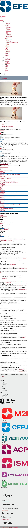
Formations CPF (6, 62)
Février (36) (6, 156)
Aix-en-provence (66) (3, 142)
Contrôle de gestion (8, 34)
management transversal (12, 264)
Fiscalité (7, 33)
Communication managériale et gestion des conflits (12, 42)
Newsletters (6, 68)
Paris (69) (19, 144)
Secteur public (6, 49)
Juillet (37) (22, 156)
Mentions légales (4, 526)
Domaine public (8, 29)
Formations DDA (7, 54)
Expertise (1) (13, 137)
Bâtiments (7, 30)
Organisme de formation (4, 78)
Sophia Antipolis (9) (16, 161)
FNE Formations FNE (7, 63)
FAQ (5, 71)
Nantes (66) (5, 144)
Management (6, 38)
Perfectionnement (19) (8, 137)
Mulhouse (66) (24, 143)
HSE (6, 48)
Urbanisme (7, 28)
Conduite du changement (17, 239)
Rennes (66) (2, 161)
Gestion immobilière (8, 31)
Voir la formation (2, 228)
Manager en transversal (19, 285)
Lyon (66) (8, 143)
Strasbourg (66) (21, 161)
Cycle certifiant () (3, 153)
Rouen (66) (6, 161)
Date (0, 74)
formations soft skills (13, 290)
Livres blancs (6, 66)
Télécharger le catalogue (3, 16)
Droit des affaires (8, 23)
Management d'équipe (2, 239)
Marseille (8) (12, 143)
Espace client (1, 20)
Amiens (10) (8, 142)
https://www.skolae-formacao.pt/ (5, 519)
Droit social (7, 44)
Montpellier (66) (20, 143)
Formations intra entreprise (8, 58)
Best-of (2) (2, 150)
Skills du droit (7, 24)
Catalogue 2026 (6, 53)
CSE (6, 45)
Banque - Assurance (7, 25)
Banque (7, 26)
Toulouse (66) (25, 161)
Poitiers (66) (22, 144)
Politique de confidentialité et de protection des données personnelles (10, 527)
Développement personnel (9, 36)
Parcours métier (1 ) (8, 153)
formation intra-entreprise (22, 371)
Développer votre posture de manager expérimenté (21, 283)
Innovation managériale (9, 41)
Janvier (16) (2, 156)
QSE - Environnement (7, 46)
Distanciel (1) (7, 138)
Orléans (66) (15, 144)
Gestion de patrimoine (8, 27)
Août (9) (26, 156)
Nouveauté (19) (6, 150)
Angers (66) (12, 142)
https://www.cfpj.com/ (4, 422)
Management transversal (9, 39)
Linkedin (3, 376)
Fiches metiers (6, 70)
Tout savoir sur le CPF (7, 61)
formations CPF (23, 337)
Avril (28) (13, 156)
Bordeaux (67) (20, 142)
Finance (7, 32)
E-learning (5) (3, 147)
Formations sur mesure (7, 59)
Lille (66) (5, 143)
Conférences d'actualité (4, 56)
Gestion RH (6, 43)
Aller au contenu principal (3, 0)
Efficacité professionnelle (9, 37)
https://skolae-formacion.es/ (5, 510)
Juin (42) (19, 156)
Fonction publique (8, 51)
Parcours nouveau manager (8, 282)
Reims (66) (26, 144)
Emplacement (1, 75)
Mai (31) (16, 156)
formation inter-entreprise (22, 369)
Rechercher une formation (3, 73)
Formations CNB (7, 55)
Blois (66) (16, 142)
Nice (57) (9, 144)
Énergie (7, 47)
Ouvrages (7, 65)
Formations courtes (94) (8, 147)
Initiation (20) (2, 137)
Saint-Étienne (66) (10, 161)
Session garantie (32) (11, 150)
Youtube (3, 377)
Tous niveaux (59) (17, 137)
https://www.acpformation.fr (5, 444)
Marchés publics (8, 50)
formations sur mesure (4, 278)
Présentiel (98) (3, 138)
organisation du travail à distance (23, 268)
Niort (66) (12, 144)
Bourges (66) (24, 142)
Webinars (6, 69)
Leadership (7, 40)
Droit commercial (8, 22)
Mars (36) (10, 156)
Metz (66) (16, 143)
